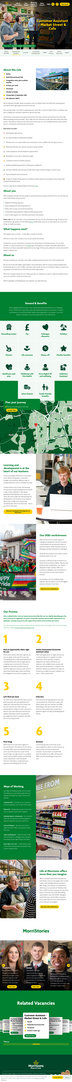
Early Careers (42, 4)
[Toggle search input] (52, 4)
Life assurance (27, 355)
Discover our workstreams (49, 589)
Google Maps (12, 410)
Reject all (67, 1077)
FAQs (49, 4)
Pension (9, 355)
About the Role (6, 52)
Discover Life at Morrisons (49, 907)
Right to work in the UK (19, 1073)
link (32, 222)
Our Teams (26, 4)
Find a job (64, 4)
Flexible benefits (63, 355)
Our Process (51, 52)
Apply (67, 53)
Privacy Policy (29, 1073)
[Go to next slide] (68, 965)
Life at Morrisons (18, 4)
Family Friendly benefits (45, 395)
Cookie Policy (42, 1073)
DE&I (44, 53)
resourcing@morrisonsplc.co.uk (24, 628)
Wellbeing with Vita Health (27, 375)
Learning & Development (36, 52)
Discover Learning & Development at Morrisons (18, 511)
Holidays (63, 334)
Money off (45, 355)
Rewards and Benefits (16, 52)
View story (12, 987)
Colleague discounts (45, 335)
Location (25, 53)
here (36, 186)
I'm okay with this (58, 1077)
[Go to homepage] (6, 4)
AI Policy (36, 1073)
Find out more (6, 1031)
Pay (27, 334)
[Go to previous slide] (3, 965)
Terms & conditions (7, 1073)
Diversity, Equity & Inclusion (34, 4)
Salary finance (27, 394)
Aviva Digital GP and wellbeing (45, 375)
